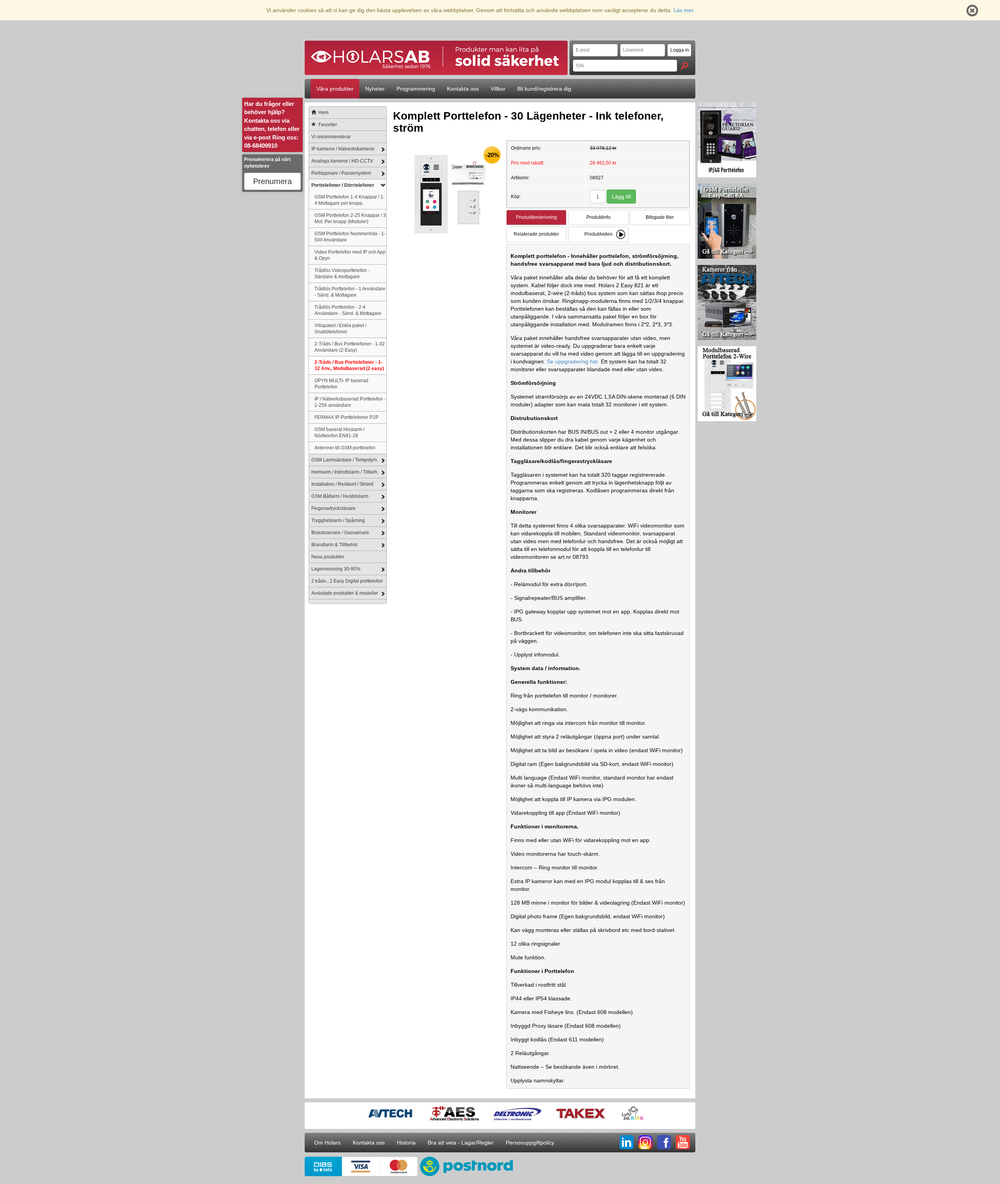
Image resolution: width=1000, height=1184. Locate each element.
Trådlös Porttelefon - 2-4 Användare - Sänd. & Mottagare (347, 310)
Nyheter (375, 89)
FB (664, 1142)
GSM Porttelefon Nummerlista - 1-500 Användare (350, 236)
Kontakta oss (463, 89)
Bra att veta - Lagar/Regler (461, 1142)
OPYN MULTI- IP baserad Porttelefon (341, 383)
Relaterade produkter (536, 234)
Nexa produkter (327, 557)
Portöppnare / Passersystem (341, 173)
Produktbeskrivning (536, 217)
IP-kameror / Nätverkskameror (343, 149)
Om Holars (327, 1142)
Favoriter (327, 124)
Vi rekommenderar (331, 137)
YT (682, 1142)
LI (626, 1142)
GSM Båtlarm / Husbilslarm (339, 496)
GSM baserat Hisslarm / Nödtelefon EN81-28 (339, 432)
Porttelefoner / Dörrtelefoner (342, 185)
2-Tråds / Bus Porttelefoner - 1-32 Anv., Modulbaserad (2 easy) (349, 365)
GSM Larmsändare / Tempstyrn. (344, 460)
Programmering (415, 89)
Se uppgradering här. (573, 361)
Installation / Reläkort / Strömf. (342, 484)
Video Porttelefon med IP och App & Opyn (350, 255)
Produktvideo (598, 234)
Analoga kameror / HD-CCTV (342, 161)
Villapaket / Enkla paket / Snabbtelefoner (340, 328)
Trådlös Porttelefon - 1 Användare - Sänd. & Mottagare (350, 291)
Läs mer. (684, 10)
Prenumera (272, 181)
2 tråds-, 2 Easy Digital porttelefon (347, 581)
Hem (323, 112)
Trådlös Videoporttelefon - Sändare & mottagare (342, 273)
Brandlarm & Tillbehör (334, 544)
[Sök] (684, 66)
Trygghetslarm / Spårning (338, 520)
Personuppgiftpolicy (530, 1142)
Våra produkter (335, 89)
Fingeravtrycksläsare (333, 508)
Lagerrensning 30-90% (336, 569)
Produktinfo (598, 217)
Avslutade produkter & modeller (344, 593)
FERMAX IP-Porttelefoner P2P (346, 417)
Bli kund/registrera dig (544, 89)
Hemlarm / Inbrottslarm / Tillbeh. (345, 472)
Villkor (498, 89)
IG (645, 1142)
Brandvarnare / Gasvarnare (340, 532)
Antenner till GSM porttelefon (344, 447)
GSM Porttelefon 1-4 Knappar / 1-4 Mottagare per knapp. (349, 200)
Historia (406, 1142)
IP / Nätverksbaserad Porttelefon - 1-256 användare (350, 402)
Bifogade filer (660, 217)
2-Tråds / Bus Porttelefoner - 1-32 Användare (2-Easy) (349, 346)
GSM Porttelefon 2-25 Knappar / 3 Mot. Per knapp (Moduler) (350, 218)
